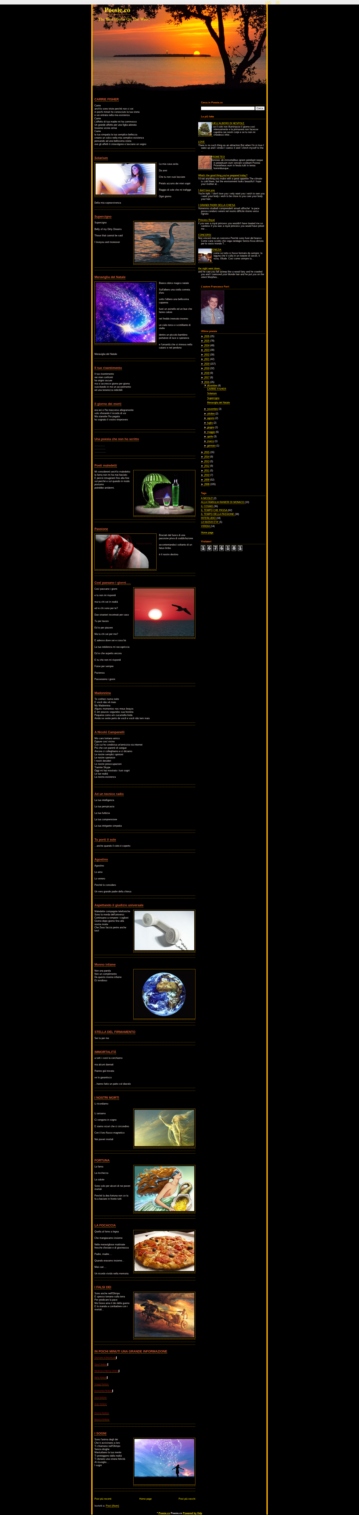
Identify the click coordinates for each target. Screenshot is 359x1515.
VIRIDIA (206, 526)
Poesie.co (117, 9)
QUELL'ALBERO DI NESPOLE (227, 123)
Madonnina (102, 693)
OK (278, 2)
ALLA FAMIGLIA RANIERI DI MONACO (223, 502)
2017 (206, 377)
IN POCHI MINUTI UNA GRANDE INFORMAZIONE (130, 1351)
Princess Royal (206, 220)
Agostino (101, 859)
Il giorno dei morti (107, 404)
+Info (268, 2)
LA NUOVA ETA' (210, 522)
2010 (206, 475)
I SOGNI (100, 1433)
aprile (210, 436)
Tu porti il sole (105, 839)
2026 (206, 336)
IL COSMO (207, 506)
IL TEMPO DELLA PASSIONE (218, 514)
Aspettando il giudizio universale (118, 905)
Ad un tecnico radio (109, 794)
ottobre (211, 413)
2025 (206, 340)
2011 (206, 470)
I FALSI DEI (102, 1287)
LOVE (201, 141)
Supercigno (102, 216)
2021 (206, 359)
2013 (206, 461)
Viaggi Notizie (101, 1384)
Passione (101, 529)
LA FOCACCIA (105, 1225)
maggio (211, 432)
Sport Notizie (101, 1364)
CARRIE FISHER (106, 99)
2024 (206, 345)
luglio (210, 422)
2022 (206, 354)
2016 (206, 382)
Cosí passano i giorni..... (112, 582)
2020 (206, 363)
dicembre (212, 385)
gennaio (211, 445)
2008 (206, 484)
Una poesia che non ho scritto (116, 439)
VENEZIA (216, 249)
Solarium (101, 158)
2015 (206, 452)
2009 (206, 479)
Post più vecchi (187, 1498)
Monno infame (105, 964)
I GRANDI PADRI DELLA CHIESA (216, 205)
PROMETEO (218, 156)
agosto (210, 418)
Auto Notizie (100, 1404)
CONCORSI (204, 235)
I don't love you (206, 190)
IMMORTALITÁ (105, 1052)
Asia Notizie (100, 1397)
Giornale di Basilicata (105, 1357)
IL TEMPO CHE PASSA (214, 510)
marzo (210, 441)
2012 (206, 465)
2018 (206, 373)
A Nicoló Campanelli (109, 732)
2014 (206, 456)
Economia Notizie (103, 1391)
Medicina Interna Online (106, 1371)
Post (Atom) (112, 1505)
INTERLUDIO (208, 518)
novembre (212, 408)
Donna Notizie (101, 1413)
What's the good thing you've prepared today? (222, 175)
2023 (206, 350)
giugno (210, 427)
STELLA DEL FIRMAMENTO (114, 1032)
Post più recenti (102, 1498)
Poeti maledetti (105, 465)
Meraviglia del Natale (109, 277)
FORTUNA (102, 1160)
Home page (145, 1498)
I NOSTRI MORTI (106, 1097)
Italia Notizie (100, 1377)
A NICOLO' (207, 498)
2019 (206, 368)
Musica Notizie (101, 1419)
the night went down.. (209, 268)
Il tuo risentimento (108, 368)
